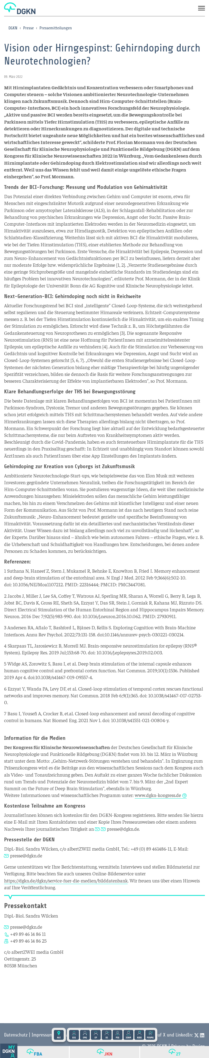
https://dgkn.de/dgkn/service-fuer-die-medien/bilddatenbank (66, 880)
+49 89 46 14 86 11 (28, 934)
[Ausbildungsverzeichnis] (59, 1035)
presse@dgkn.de (123, 829)
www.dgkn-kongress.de (158, 795)
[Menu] (201, 8)
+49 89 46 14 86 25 (28, 940)
